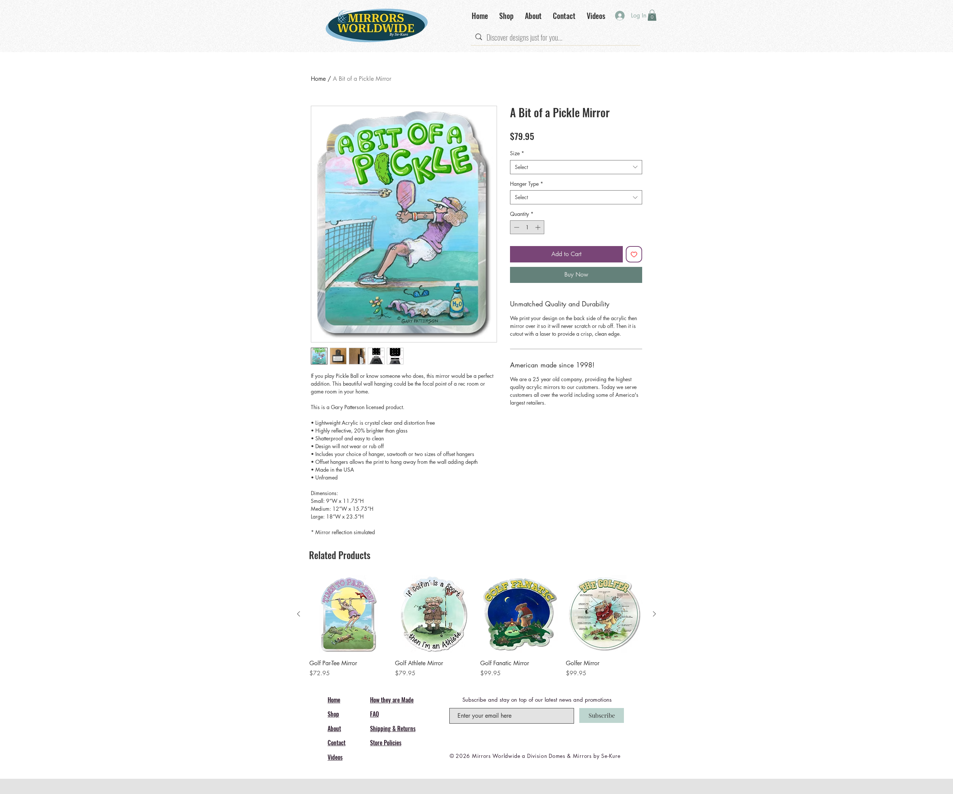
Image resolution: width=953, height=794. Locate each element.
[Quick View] (348, 614)
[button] (652, 15)
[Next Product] (654, 613)
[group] (476, 626)
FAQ (374, 714)
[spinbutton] (527, 227)
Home (318, 79)
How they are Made (392, 699)
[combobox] (576, 167)
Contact (336, 742)
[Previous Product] (298, 613)
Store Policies (385, 742)
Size (517, 153)
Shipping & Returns (392, 728)
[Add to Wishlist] (634, 254)
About (334, 728)
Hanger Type (526, 183)
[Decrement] (515, 227)
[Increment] (538, 227)
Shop (333, 714)
